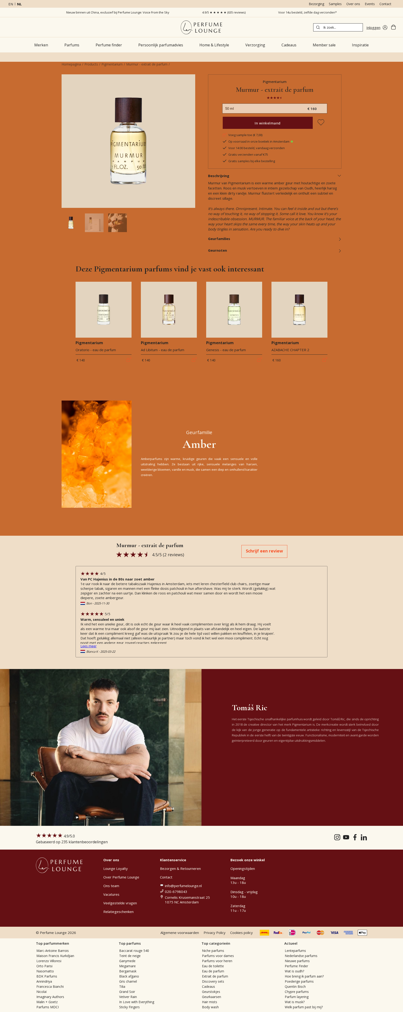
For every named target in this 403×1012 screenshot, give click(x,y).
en (10, 4)
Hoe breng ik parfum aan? (304, 976)
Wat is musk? (295, 1002)
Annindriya (44, 981)
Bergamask (127, 971)
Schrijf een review (264, 551)
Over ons (353, 4)
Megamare (127, 966)
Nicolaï (41, 991)
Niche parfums (213, 950)
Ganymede (127, 961)
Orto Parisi (44, 966)
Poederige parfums (299, 981)
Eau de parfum (213, 971)
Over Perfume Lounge (121, 877)
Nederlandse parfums (301, 956)
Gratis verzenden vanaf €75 (248, 154)
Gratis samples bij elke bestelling (251, 161)
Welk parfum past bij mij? (304, 1007)
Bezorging (316, 4)
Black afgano (129, 976)
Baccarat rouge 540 (134, 950)
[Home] (201, 27)
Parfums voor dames (218, 956)
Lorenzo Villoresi (48, 961)
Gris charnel (128, 981)
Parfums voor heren (217, 961)
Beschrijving (218, 175)
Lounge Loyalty (115, 868)
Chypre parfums (297, 991)
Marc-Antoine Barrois (52, 950)
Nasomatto (45, 971)
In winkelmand (268, 123)
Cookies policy (241, 932)
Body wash (210, 1007)
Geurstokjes (211, 991)
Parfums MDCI (47, 1007)
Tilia (122, 986)
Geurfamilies (219, 238)
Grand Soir (127, 991)
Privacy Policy (215, 932)
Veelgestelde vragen (120, 903)
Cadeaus (208, 986)
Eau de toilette (213, 966)
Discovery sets (213, 981)
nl (19, 4)
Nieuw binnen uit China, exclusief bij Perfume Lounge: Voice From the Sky (117, 12)
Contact (385, 4)
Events (370, 4)
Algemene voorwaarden (179, 932)
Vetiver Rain (128, 997)
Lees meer (88, 646)
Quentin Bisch (295, 986)
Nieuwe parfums (297, 961)
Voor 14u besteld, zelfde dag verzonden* (307, 12)
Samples (335, 4)
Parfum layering (297, 997)
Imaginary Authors (50, 997)
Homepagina (71, 64)
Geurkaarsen (211, 997)
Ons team (111, 885)
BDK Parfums (46, 976)
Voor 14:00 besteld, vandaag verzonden (256, 148)
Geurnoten (217, 250)
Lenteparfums (295, 950)
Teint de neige (130, 956)
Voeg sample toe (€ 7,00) (245, 135)
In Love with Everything (136, 1002)
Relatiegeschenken (118, 911)
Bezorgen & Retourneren (180, 868)
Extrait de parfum (215, 976)
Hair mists (209, 1002)
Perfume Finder (296, 966)
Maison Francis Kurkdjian (55, 956)
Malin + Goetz (47, 1002)
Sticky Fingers (129, 1007)
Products (91, 64)
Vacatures (111, 894)
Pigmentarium (112, 64)
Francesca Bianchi (50, 986)
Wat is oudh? (294, 971)
